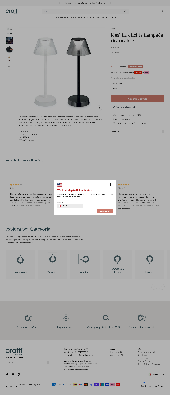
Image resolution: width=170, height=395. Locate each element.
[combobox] (64, 206)
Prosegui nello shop (105, 211)
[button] (111, 184)
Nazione (60, 202)
